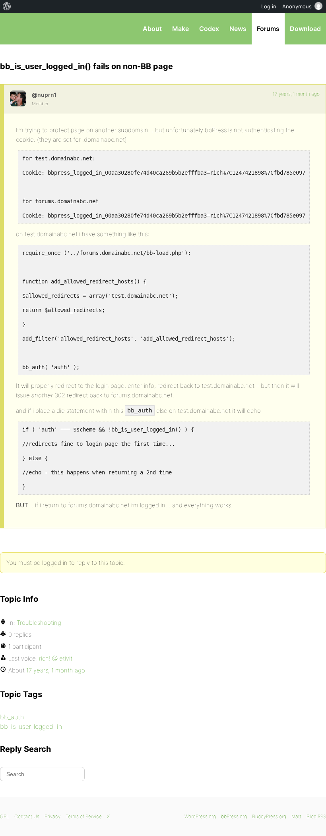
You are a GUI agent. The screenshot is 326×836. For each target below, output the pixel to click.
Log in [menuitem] (268, 6)
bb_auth (12, 717)
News (237, 29)
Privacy (52, 816)
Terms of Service (84, 816)
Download (305, 29)
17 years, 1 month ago (296, 94)
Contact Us (26, 816)
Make (180, 29)
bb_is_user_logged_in (31, 726)
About (152, 29)
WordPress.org (200, 816)
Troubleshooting (39, 622)
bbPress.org (13, 28)
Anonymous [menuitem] (297, 6)
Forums (268, 29)
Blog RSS (316, 816)
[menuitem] (7, 6)
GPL (4, 816)
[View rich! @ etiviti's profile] (18, 98)
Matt (296, 816)
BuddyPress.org (269, 816)
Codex (209, 29)
